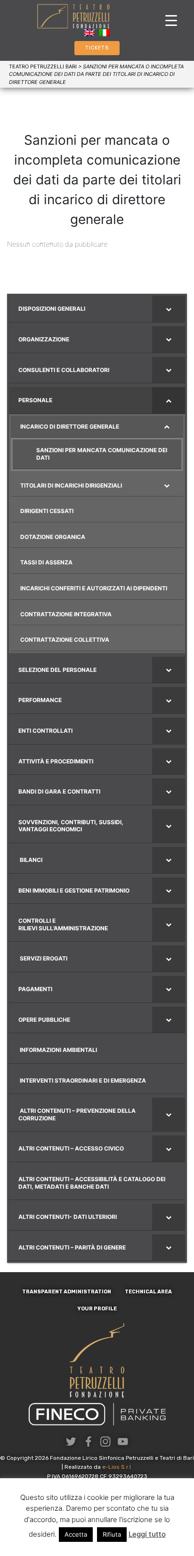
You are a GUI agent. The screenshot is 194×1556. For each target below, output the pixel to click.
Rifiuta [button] (112, 1534)
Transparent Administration (66, 1292)
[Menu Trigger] (171, 20)
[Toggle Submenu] (168, 309)
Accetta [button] (76, 1534)
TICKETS (97, 48)
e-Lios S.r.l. (117, 1467)
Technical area (148, 1292)
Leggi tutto (147, 1534)
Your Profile (97, 1309)
